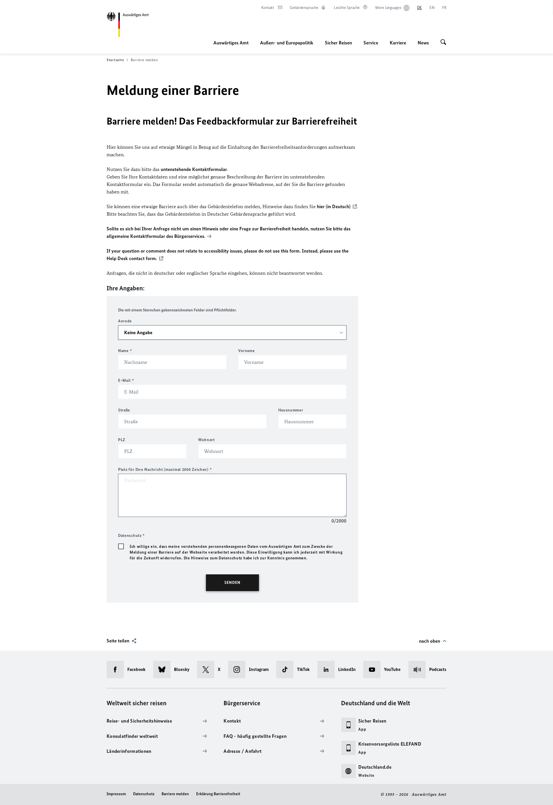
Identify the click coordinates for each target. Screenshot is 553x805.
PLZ (121, 439)
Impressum (116, 793)
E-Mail (126, 380)
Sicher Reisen (338, 43)
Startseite (115, 60)
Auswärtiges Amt (231, 43)
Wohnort (206, 439)
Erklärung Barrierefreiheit (218, 793)
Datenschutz (143, 793)
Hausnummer (290, 410)
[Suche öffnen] (443, 42)
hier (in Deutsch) (334, 206)
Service (370, 43)
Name (125, 350)
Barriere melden (175, 793)
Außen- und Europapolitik (286, 43)
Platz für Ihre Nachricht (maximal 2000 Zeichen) (165, 469)
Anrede (125, 321)
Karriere (398, 43)
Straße (124, 410)
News (423, 43)
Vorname (246, 350)
